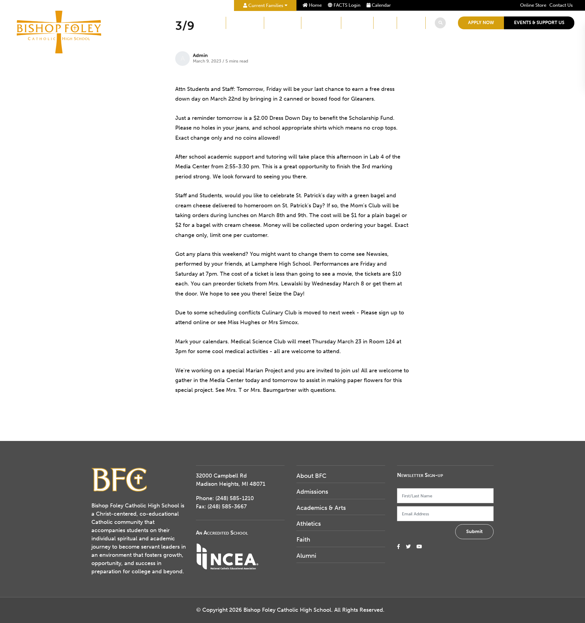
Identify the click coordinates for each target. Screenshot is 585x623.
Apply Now (481, 22)
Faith (385, 23)
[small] (398, 546)
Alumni (411, 23)
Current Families (266, 5)
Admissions (245, 23)
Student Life (321, 23)
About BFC (207, 23)
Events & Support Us (539, 22)
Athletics (357, 23)
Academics (282, 23)
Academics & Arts (321, 507)
